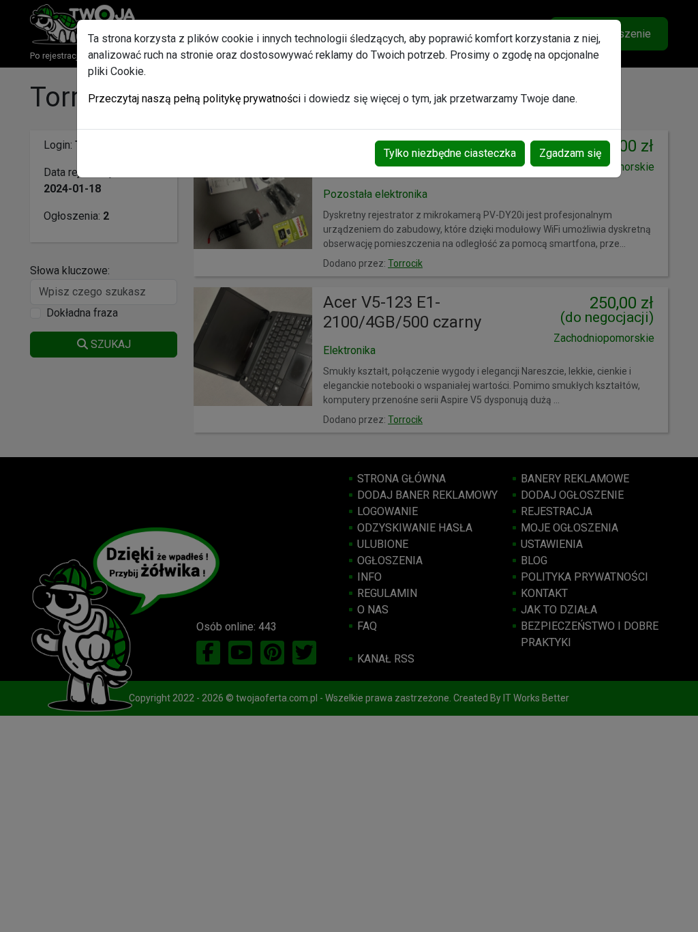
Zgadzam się (570, 153)
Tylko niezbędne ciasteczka (450, 153)
